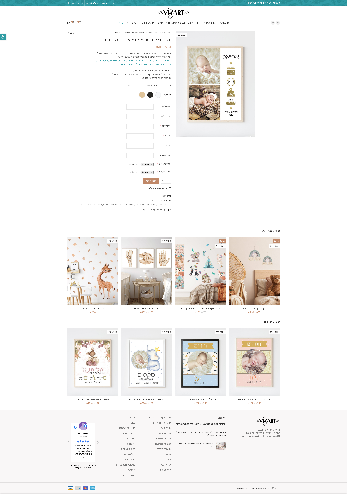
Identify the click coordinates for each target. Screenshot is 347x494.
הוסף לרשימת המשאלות (158, 188)
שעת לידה (165, 125)
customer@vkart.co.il (253, 436)
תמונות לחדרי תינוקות (161, 443)
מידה (169, 85)
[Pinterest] (154, 209)
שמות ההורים (165, 155)
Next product (68, 32)
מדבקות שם (166, 427)
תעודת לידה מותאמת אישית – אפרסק (254, 399)
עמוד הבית (167, 32)
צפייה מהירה (230, 241)
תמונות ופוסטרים (164, 433)
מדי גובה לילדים (164, 449)
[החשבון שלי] (112, 3)
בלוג (133, 422)
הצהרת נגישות (128, 475)
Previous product (74, 32)
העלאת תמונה (163, 164)
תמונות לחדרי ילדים (162, 438)
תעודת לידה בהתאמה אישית (145, 204)
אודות (132, 417)
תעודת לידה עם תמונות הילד (91, 204)
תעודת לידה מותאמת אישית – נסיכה (93, 399)
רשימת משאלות (128, 449)
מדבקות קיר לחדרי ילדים (160, 417)
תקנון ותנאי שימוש (127, 427)
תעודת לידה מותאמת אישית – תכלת (200, 399)
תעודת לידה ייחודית (127, 204)
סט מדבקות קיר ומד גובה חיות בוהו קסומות (200, 308)
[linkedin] (150, 209)
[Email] (158, 209)
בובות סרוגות (165, 470)
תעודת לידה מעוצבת (153, 32)
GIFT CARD (130, 459)
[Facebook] (278, 23)
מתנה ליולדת (161, 204)
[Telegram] (144, 209)
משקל (166, 135)
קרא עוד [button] (83, 457)
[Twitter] (161, 209)
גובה (167, 145)
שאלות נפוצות (129, 454)
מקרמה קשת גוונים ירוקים (254, 308)
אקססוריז (167, 459)
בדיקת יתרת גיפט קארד (124, 464)
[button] (97, 443)
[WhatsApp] (147, 209)
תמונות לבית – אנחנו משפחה (146, 308)
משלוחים (131, 438)
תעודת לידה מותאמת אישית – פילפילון (146, 399)
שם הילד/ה (165, 106)
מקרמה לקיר (165, 464)
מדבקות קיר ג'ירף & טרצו (93, 308)
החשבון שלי (130, 443)
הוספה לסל (151, 180)
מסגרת (168, 94)
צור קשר (131, 470)
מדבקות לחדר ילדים (162, 422)
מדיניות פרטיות (128, 433)
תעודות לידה (165, 454)
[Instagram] (273, 23)
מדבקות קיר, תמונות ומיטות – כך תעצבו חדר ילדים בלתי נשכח (201, 423)
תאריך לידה (164, 116)
